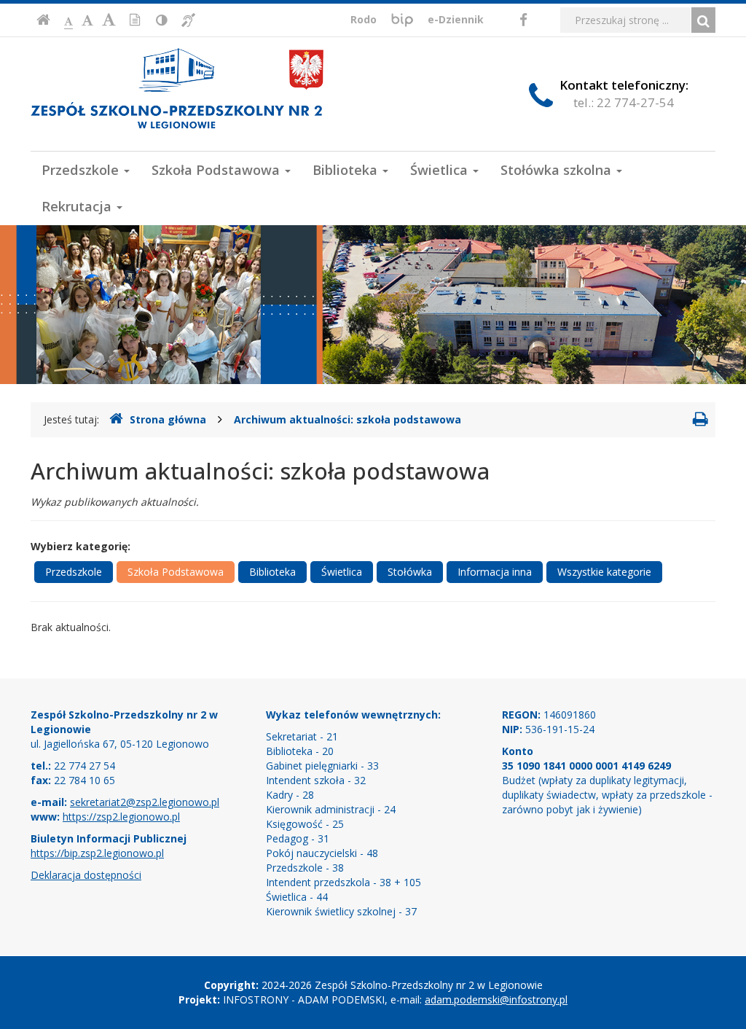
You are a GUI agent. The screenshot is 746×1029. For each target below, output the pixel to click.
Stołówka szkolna (557, 170)
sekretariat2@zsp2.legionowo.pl (144, 802)
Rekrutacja (78, 206)
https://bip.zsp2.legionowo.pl (97, 853)
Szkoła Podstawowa (217, 170)
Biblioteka (347, 170)
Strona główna (168, 419)
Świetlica (440, 170)
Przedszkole (82, 170)
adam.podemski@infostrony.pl (496, 999)
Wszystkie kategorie (604, 572)
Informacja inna (495, 572)
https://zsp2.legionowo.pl (121, 816)
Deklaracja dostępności (86, 875)
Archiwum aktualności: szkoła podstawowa (347, 419)
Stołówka (410, 572)
